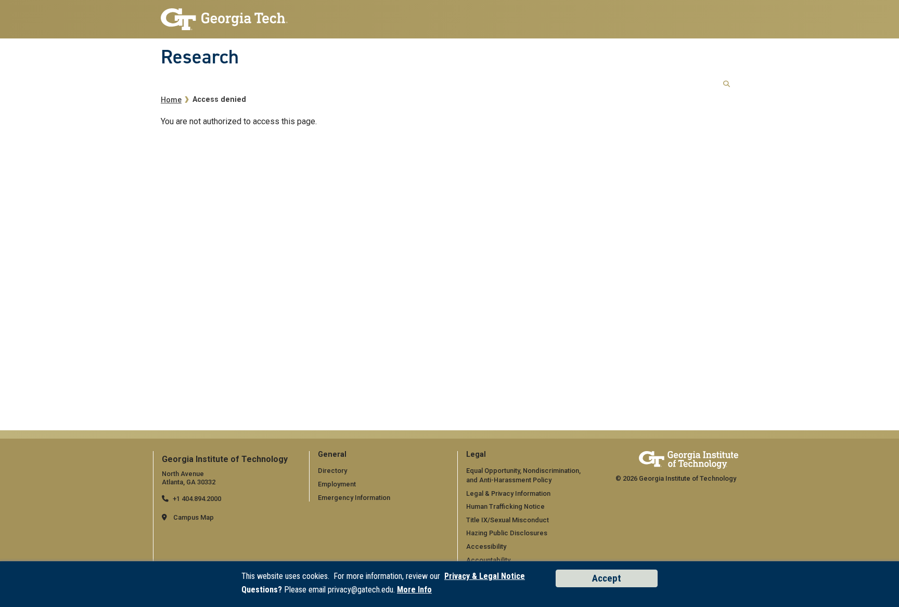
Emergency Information (354, 498)
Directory (332, 470)
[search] (726, 84)
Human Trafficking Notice (505, 506)
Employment (337, 484)
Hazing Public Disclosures (506, 533)
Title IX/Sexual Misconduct (507, 520)
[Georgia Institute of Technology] (224, 16)
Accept (606, 578)
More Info (414, 590)
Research (200, 57)
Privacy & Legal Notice (484, 576)
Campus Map (193, 517)
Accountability (488, 560)
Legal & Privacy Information (508, 493)
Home (171, 100)
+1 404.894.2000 (197, 499)
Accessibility (486, 546)
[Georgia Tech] (688, 460)
